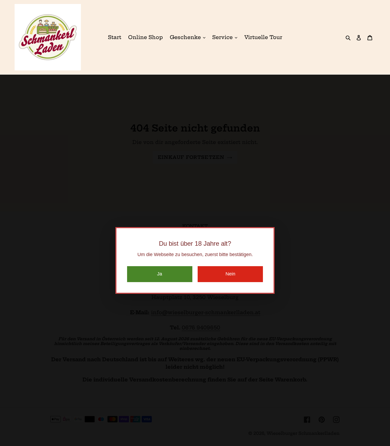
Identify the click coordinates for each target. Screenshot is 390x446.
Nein (230, 274)
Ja (159, 274)
